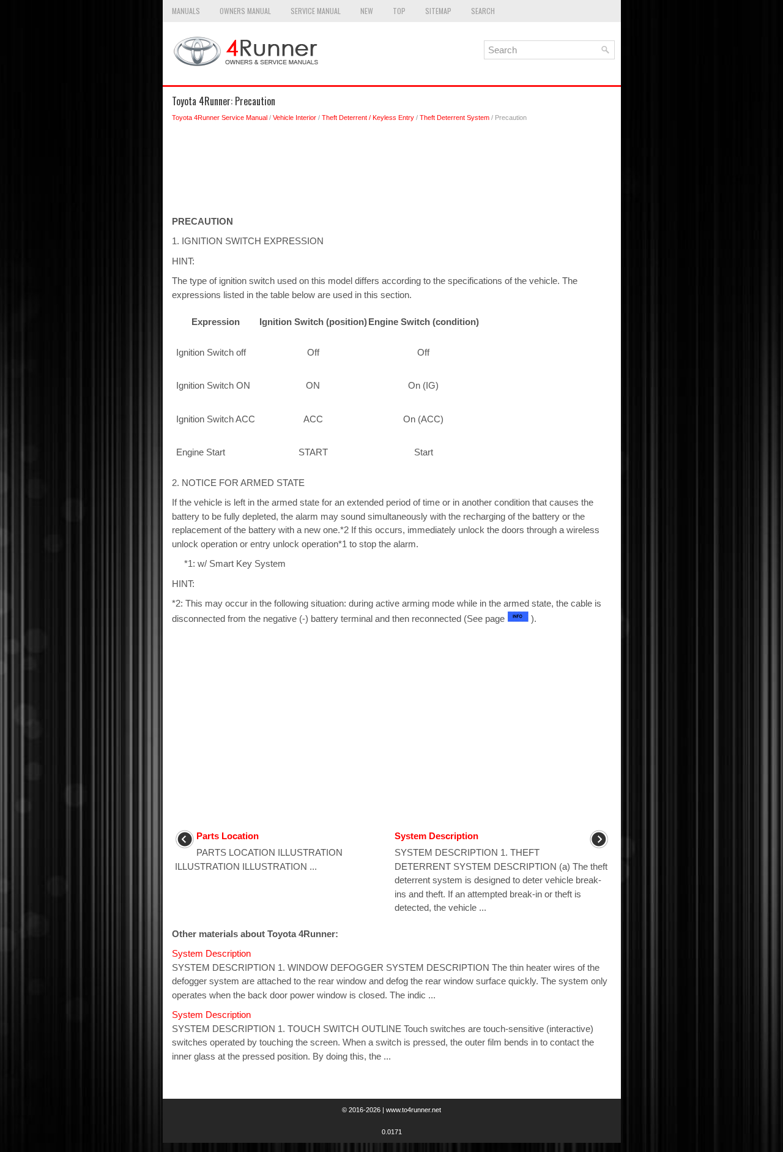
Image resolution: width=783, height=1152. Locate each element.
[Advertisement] (392, 172)
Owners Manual (245, 11)
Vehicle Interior (294, 117)
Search (483, 11)
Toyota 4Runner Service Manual (219, 117)
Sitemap (438, 11)
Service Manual (316, 11)
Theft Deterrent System (454, 117)
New (366, 11)
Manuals (186, 11)
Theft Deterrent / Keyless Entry (368, 117)
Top (399, 11)
